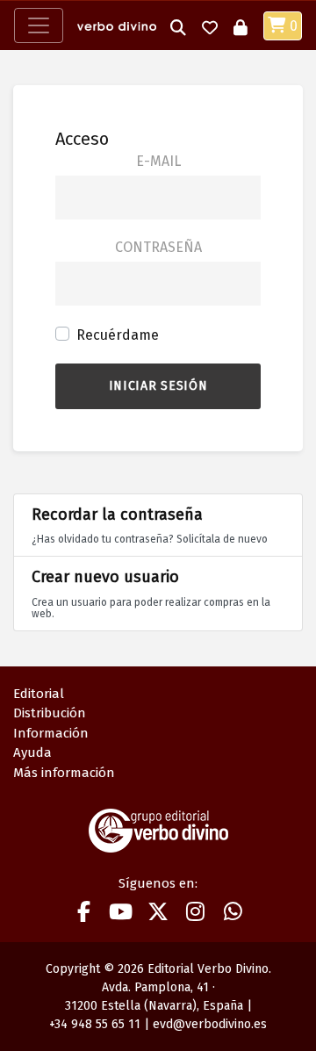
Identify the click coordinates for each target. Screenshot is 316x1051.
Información (51, 733)
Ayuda (32, 752)
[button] (178, 25)
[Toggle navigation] (38, 25)
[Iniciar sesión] (240, 25)
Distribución (49, 713)
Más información (64, 773)
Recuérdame (117, 335)
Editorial (38, 694)
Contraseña (158, 247)
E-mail (158, 161)
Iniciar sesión (158, 385)
